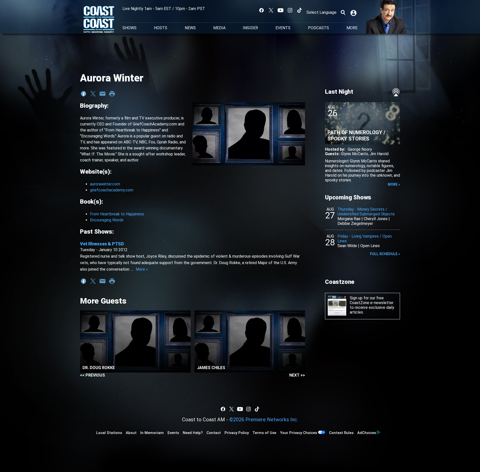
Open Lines (370, 245)
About (131, 433)
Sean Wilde (347, 245)
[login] (354, 12)
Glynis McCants (354, 153)
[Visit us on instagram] (290, 10)
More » (142, 269)
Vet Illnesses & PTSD (102, 243)
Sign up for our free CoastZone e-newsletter (372, 300)
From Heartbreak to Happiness (117, 214)
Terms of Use (264, 433)
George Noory (360, 149)
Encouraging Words (107, 220)
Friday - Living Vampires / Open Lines (365, 238)
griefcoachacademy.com (111, 190)
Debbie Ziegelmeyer (355, 223)
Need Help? (193, 433)
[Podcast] (396, 92)
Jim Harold (379, 153)
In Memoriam (152, 433)
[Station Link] (98, 19)
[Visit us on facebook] (261, 10)
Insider (250, 28)
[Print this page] (112, 93)
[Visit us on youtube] (281, 10)
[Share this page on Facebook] (83, 93)
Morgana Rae (349, 218)
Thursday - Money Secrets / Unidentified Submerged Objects (366, 211)
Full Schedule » (385, 254)
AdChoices (366, 433)
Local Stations (109, 433)
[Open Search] (343, 12)
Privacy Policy (236, 433)
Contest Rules (341, 433)
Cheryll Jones (376, 218)
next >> (297, 375)
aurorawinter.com (105, 184)
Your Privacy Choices (298, 433)
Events (283, 28)
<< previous (92, 375)
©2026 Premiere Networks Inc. (263, 420)
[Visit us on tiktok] (299, 10)
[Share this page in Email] (102, 93)
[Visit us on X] (271, 10)
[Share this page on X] (93, 93)
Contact (213, 433)
